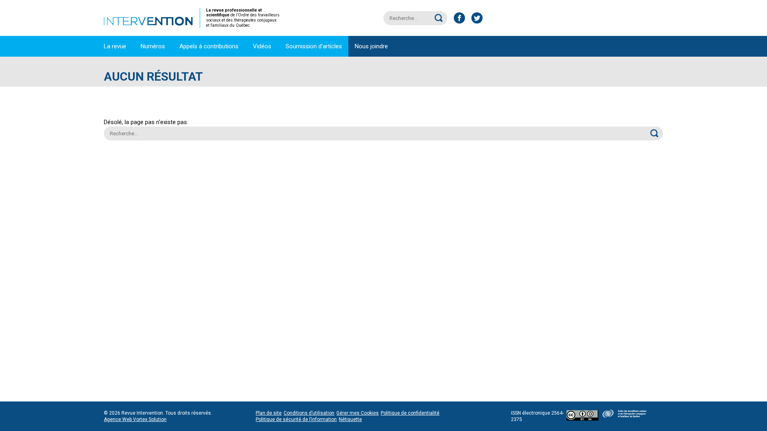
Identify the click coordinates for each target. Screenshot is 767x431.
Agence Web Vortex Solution (135, 419)
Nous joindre (371, 46)
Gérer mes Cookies (357, 413)
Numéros (153, 46)
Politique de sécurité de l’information (296, 419)
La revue (115, 46)
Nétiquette (350, 419)
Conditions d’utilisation (309, 413)
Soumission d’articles (314, 46)
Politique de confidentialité (410, 413)
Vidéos (262, 46)
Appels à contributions (208, 46)
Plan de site (269, 413)
